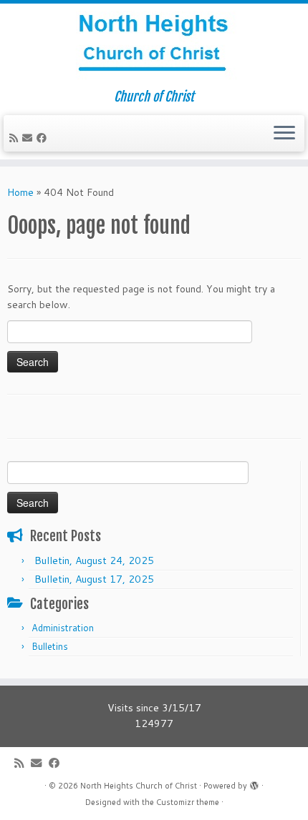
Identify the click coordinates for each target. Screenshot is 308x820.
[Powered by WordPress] (254, 783)
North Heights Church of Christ (138, 785)
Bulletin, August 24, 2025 (94, 560)
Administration (63, 627)
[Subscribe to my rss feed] (15, 138)
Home (20, 192)
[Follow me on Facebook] (44, 138)
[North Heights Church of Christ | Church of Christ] (154, 46)
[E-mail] (29, 138)
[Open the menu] (284, 133)
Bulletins (50, 646)
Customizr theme (187, 802)
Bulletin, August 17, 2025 (94, 579)
